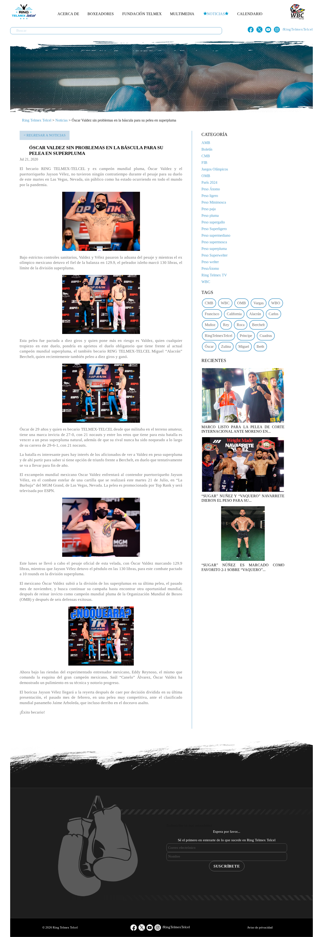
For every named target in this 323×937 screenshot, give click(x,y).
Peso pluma (210, 216)
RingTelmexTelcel (218, 336)
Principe (246, 336)
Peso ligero (209, 196)
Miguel (243, 346)
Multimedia (182, 14)
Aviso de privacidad (260, 927)
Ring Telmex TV (214, 275)
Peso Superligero (214, 229)
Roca (240, 325)
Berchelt (258, 325)
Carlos (273, 314)
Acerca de (68, 14)
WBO (275, 303)
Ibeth (260, 346)
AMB (205, 143)
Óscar (209, 346)
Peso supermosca (214, 242)
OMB (205, 176)
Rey (226, 325)
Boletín (206, 149)
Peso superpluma (214, 249)
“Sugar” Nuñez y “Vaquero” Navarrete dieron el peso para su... (242, 498)
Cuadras (266, 336)
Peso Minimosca (213, 202)
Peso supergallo (213, 222)
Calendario (249, 14)
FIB (204, 163)
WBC (205, 282)
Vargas (258, 303)
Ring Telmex (23, 12)
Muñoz (210, 325)
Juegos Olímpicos (214, 169)
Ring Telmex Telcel (36, 120)
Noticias (216, 14)
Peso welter (210, 262)
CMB (205, 156)
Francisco (212, 314)
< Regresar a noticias (44, 135)
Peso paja (208, 209)
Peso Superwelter (214, 255)
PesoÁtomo (210, 268)
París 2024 (209, 182)
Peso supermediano (215, 235)
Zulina (226, 346)
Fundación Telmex (142, 14)
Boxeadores (100, 14)
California (234, 314)
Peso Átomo (210, 189)
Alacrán (255, 314)
